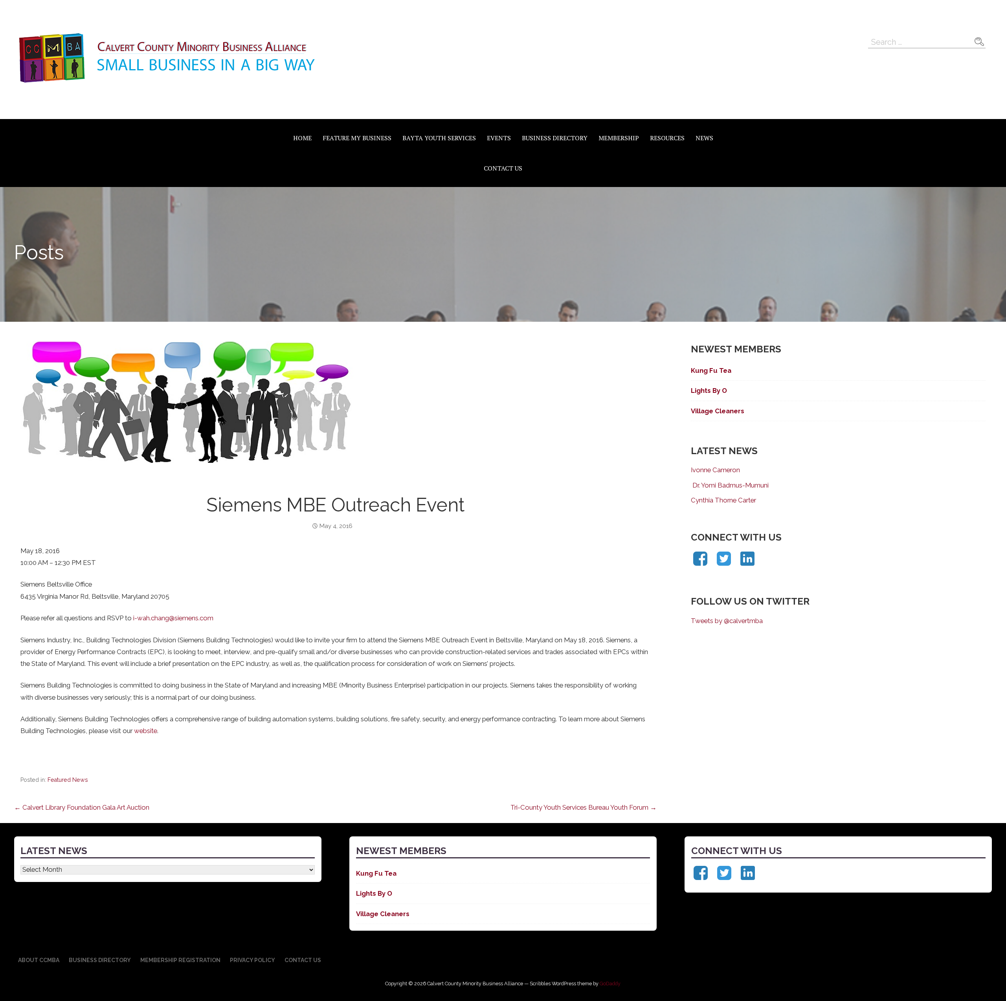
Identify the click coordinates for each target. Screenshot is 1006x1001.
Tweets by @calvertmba (727, 621)
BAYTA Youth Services (439, 138)
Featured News (68, 780)
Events (499, 138)
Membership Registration (180, 960)
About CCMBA (38, 960)
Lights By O (709, 390)
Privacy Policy (252, 960)
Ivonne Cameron (715, 470)
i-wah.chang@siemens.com (173, 618)
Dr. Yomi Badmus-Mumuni (730, 485)
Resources (667, 138)
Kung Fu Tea (711, 370)
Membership (618, 138)
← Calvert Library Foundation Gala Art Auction (81, 807)
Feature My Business (357, 138)
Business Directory (554, 138)
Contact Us (503, 168)
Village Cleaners (717, 411)
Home (302, 138)
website (145, 731)
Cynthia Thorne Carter (723, 500)
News (704, 138)
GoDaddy (610, 983)
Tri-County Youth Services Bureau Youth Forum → (583, 807)
